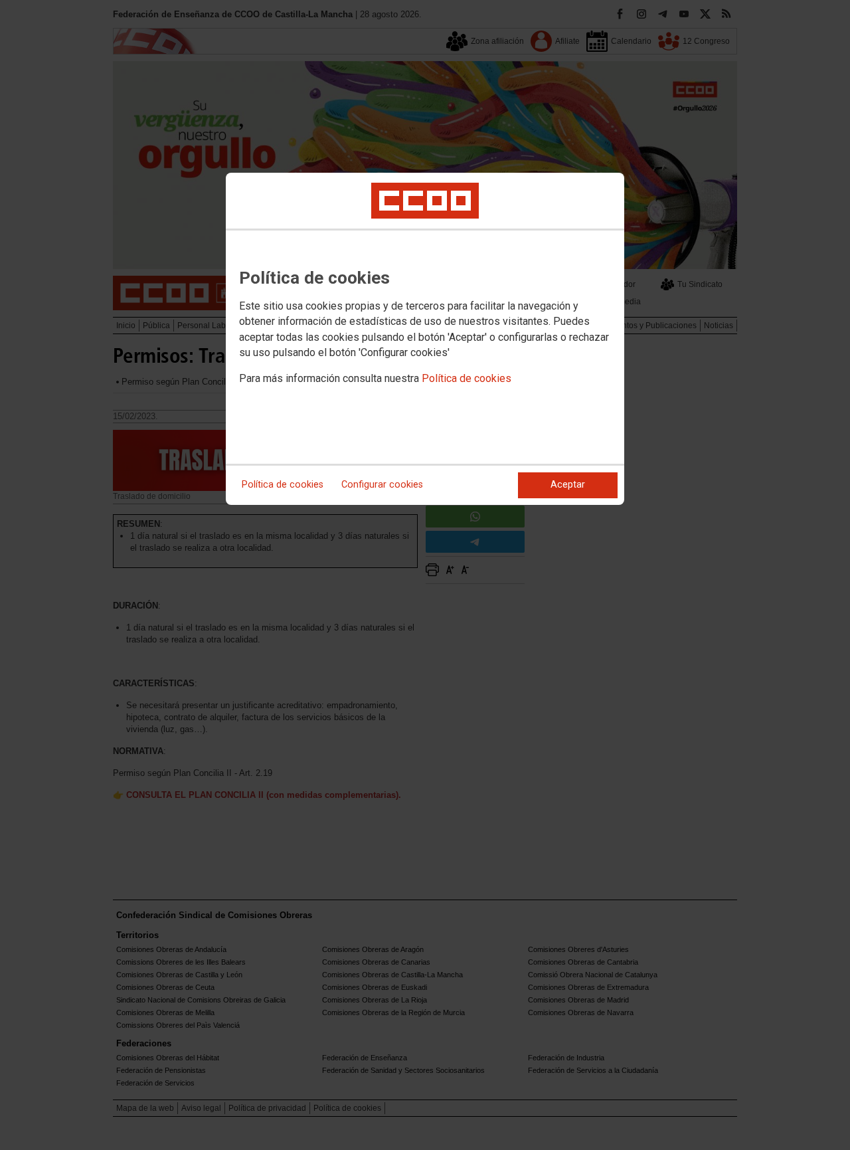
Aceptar (568, 484)
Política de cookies (466, 378)
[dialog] (425, 339)
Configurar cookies (382, 484)
